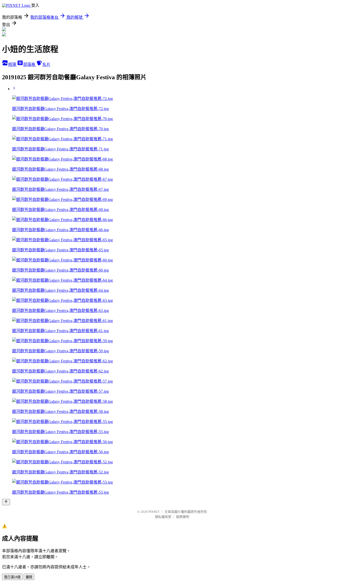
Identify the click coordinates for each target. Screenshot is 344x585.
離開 (29, 577)
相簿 (12, 64)
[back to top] (6, 502)
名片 (46, 64)
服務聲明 (182, 517)
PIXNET (154, 512)
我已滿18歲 (12, 577)
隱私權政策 (163, 517)
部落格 (29, 64)
